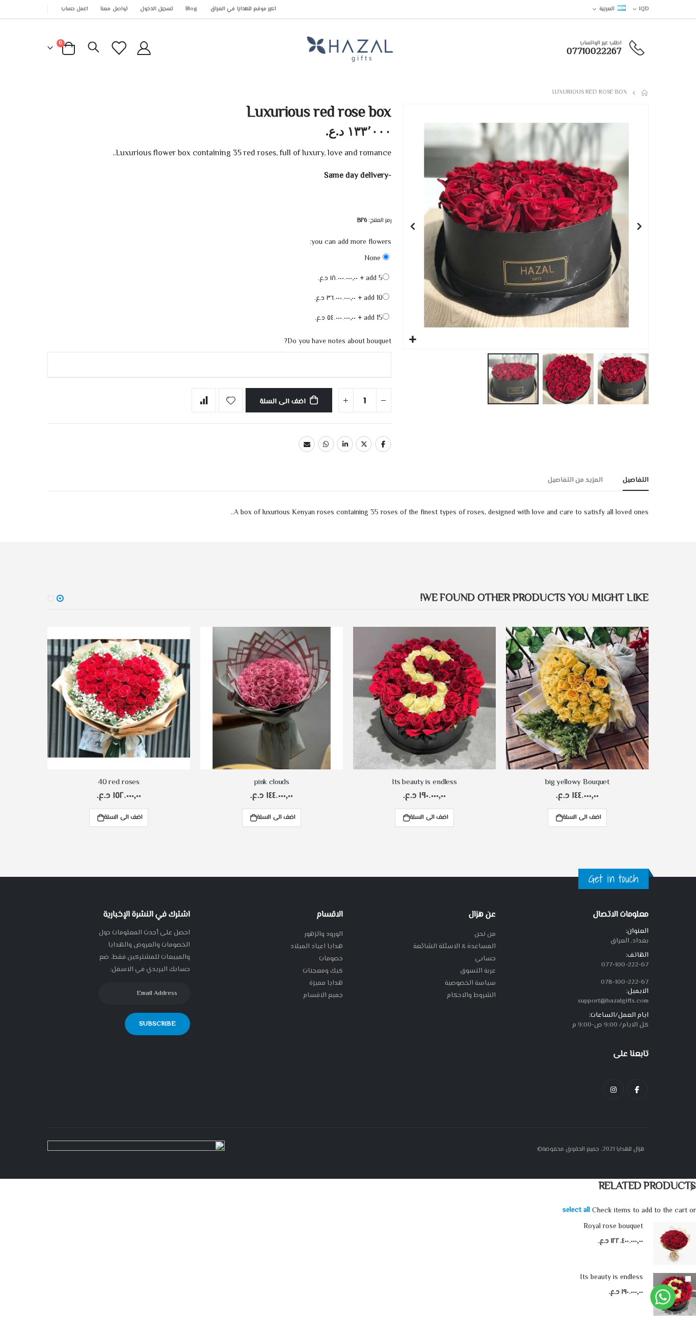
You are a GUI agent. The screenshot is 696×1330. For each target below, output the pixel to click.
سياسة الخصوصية (470, 983)
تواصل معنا (113, 9)
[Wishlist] (119, 48)
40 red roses (119, 783)
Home (645, 93)
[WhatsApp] (663, 1297)
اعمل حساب (74, 9)
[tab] (636, 480)
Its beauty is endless (424, 783)
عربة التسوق (478, 971)
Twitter (364, 444)
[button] (412, 340)
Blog (191, 9)
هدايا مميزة (326, 983)
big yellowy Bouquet (577, 783)
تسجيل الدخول (156, 9)
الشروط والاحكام (471, 995)
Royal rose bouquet (613, 1227)
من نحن (485, 934)
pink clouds (271, 783)
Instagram (613, 1089)
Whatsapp (326, 444)
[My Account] (144, 48)
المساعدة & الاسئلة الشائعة (454, 946)
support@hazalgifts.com (613, 1001)
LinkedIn (345, 444)
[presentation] (691, 1188)
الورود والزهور (323, 934)
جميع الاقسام (323, 995)
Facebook (383, 444)
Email (307, 444)
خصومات (331, 959)
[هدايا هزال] (348, 48)
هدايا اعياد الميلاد (316, 946)
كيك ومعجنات (323, 971)
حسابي (485, 959)
